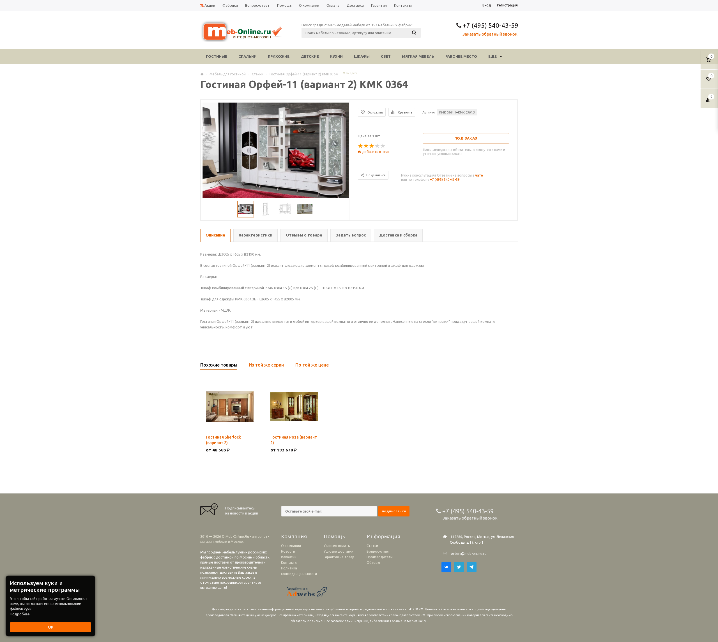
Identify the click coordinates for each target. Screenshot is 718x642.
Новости (288, 551)
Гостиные (216, 56)
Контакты (289, 562)
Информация (383, 536)
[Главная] (201, 74)
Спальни (247, 56)
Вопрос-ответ (378, 551)
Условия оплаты (337, 546)
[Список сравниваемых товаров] (709, 102)
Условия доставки (338, 551)
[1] (360, 146)
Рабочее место (461, 56)
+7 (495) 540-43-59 (489, 25)
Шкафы (362, 56)
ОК (50, 627)
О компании (291, 546)
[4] (377, 146)
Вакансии (288, 557)
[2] (366, 146)
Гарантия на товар (339, 557)
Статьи (372, 546)
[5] (383, 146)
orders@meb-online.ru (469, 553)
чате (479, 175)
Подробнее (20, 614)
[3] (372, 146)
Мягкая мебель (418, 56)
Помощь (334, 536)
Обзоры (373, 562)
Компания (294, 536)
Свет (386, 56)
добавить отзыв (375, 152)
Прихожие (278, 56)
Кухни (336, 56)
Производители (380, 557)
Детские (310, 56)
